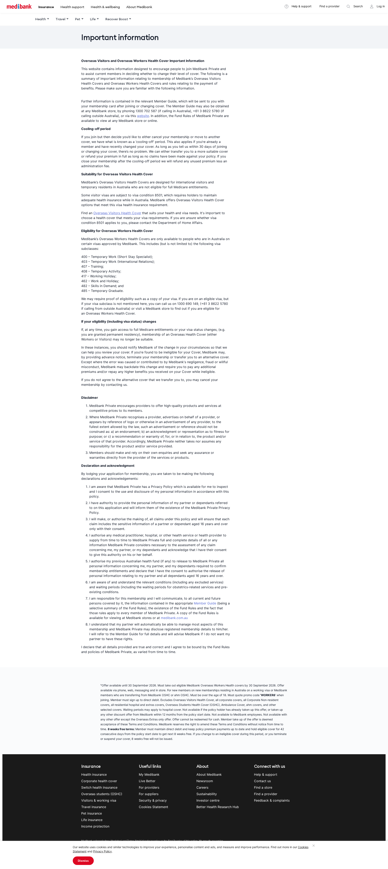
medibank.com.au (174, 618)
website (143, 116)
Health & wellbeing (105, 7)
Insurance (46, 7)
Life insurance (91, 820)
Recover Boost (116, 19)
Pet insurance (91, 813)
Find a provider (329, 6)
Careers (202, 787)
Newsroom (204, 781)
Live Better (147, 781)
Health (40, 19)
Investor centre (207, 800)
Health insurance (94, 774)
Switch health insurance (99, 787)
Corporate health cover (99, 781)
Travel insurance (93, 807)
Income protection (95, 826)
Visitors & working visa (98, 800)
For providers (149, 787)
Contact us (262, 781)
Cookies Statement (153, 807)
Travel (60, 19)
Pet (77, 19)
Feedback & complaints (272, 800)
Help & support (301, 6)
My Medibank (149, 774)
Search (358, 6)
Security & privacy (153, 800)
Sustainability (206, 794)
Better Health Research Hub (217, 807)
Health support (72, 7)
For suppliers (148, 794)
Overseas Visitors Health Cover (117, 213)
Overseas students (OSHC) (101, 794)
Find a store (263, 787)
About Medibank (139, 7)
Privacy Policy (102, 851)
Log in (381, 6)
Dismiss (83, 860)
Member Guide (205, 603)
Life (93, 19)
